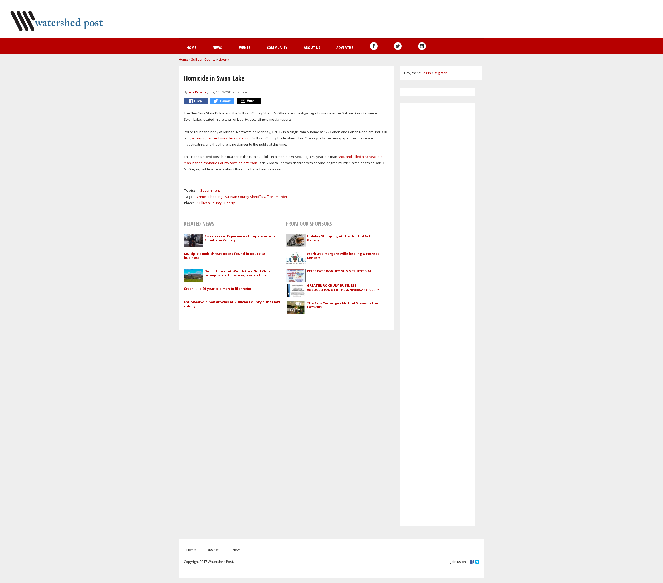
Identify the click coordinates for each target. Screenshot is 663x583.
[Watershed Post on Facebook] (373, 46)
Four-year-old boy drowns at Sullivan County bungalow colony (232, 304)
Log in (426, 72)
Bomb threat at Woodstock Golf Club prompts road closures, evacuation (237, 273)
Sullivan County (203, 59)
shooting (215, 196)
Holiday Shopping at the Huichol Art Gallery (338, 238)
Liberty (224, 59)
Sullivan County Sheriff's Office (249, 196)
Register (440, 72)
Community (277, 47)
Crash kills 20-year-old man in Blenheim (217, 288)
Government (210, 190)
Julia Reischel (197, 92)
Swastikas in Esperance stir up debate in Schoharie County (240, 238)
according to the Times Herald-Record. (221, 138)
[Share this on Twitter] (222, 101)
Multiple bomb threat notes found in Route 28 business (224, 255)
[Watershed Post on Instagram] (422, 46)
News (217, 47)
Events (244, 47)
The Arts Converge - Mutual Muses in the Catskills (342, 305)
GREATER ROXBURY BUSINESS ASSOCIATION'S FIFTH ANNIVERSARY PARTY (343, 287)
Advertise (345, 47)
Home (191, 47)
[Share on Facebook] (196, 101)
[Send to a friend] (249, 101)
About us (312, 47)
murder (281, 196)
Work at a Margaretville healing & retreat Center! (343, 255)
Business (214, 549)
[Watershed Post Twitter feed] (397, 46)
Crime (201, 196)
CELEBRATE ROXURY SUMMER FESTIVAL (339, 271)
